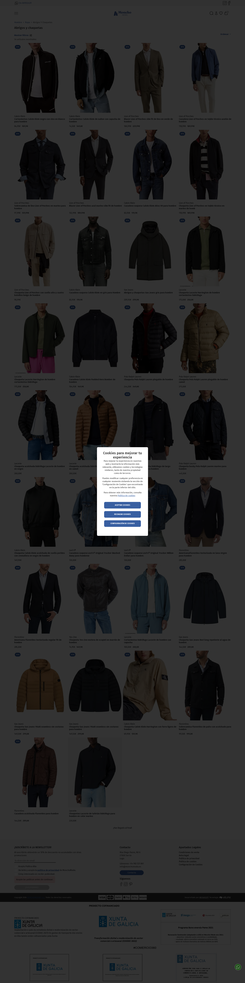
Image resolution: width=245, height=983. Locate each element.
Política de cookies (126, 496)
